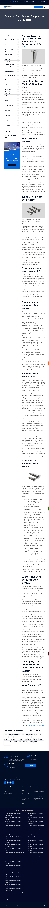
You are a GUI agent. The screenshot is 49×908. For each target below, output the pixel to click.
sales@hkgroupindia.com (29, 1)
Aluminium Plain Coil (37, 789)
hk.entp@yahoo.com (41, 1)
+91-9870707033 (9, 1)
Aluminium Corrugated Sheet (26, 789)
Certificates (26, 3)
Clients (5, 795)
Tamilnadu (25, 741)
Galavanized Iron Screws (27, 796)
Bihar (27, 734)
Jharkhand (34, 736)
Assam (23, 734)
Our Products (18, 22)
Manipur (25, 739)
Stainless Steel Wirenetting (25, 802)
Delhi (37, 734)
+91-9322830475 (18, 1)
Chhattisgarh (32, 734)
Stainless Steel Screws (26, 793)
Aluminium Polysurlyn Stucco (26, 799)
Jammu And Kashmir (27, 736)
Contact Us (12, 165)
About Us (6, 791)
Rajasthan (15, 741)
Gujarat (6, 736)
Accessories (24, 22)
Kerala (5, 739)
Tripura (35, 741)
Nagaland (41, 739)
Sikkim (20, 741)
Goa (40, 734)
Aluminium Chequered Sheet (38, 799)
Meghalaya (30, 739)
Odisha (5, 741)
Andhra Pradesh (7, 734)
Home (13, 22)
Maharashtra (19, 739)
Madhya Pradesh (12, 739)
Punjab (10, 741)
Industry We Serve (8, 793)
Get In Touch (38, 7)
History (21, 3)
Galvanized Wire (37, 793)
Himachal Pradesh (17, 736)
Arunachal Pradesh (16, 734)
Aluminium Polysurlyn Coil (38, 796)
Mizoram (36, 739)
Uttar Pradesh (7, 743)
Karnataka (40, 736)
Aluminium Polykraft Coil (38, 791)
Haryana (11, 736)
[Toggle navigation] (44, 7)
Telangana (30, 741)
